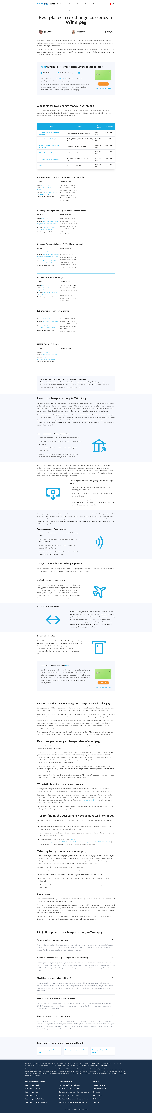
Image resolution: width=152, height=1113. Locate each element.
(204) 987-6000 (45, 185)
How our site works (99, 1085)
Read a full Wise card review (103, 88)
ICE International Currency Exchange (48, 159)
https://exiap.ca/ (39, 1063)
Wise (43, 66)
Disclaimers (112, 10)
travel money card (88, 800)
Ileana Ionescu (81, 31)
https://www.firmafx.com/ (50, 354)
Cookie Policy (97, 1099)
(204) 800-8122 (45, 218)
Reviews (71, 4)
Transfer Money (61, 4)
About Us (96, 1081)
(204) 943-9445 (45, 352)
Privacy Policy (97, 1095)
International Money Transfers (35, 1081)
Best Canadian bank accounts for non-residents (73, 1099)
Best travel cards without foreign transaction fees (74, 1092)
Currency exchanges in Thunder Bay (48, 1051)
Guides (87, 4)
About (94, 4)
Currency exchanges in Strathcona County (102, 1051)
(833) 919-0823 (45, 319)
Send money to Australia (32, 1088)
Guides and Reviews (65, 1081)
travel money (99, 415)
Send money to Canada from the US (36, 1102)
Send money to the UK (32, 1092)
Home (38, 10)
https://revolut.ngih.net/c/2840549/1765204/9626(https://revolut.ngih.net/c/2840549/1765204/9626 (75, 842)
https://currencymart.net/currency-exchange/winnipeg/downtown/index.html (48, 223)
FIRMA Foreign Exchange (45, 165)
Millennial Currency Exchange (46, 152)
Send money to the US (32, 1085)
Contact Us (96, 1092)
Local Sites (96, 1102)
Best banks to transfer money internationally (73, 1102)
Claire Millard (48, 31)
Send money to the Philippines (34, 1099)
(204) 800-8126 (45, 252)
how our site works (34, 1075)
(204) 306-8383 (45, 285)
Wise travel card (59, 78)
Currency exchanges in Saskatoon (75, 1050)
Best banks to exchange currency (69, 1095)
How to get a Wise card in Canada (69, 1085)
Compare (79, 4)
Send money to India (31, 1095)
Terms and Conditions (99, 1088)
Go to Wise (103, 84)
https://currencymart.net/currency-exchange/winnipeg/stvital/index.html (48, 256)
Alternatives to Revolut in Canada (69, 1088)
